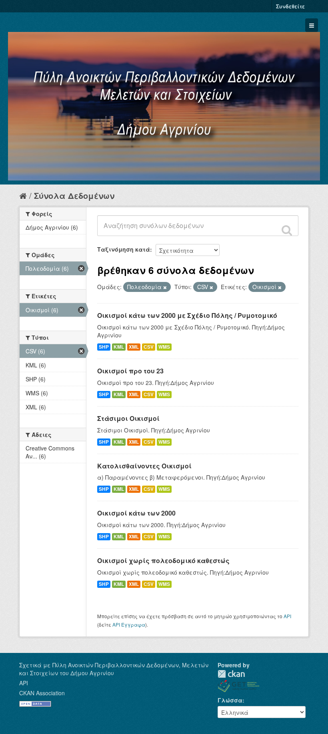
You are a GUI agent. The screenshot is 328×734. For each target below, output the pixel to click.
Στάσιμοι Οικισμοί (128, 418)
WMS (164, 346)
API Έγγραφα (128, 624)
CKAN (231, 674)
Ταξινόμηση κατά (123, 249)
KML (119, 346)
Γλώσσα (230, 700)
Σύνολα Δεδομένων (74, 195)
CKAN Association (42, 693)
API (287, 616)
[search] (286, 230)
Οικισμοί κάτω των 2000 (136, 513)
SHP (104, 346)
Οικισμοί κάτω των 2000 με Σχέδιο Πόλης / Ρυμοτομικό (187, 315)
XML (134, 346)
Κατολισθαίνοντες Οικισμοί (144, 465)
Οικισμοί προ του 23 (130, 370)
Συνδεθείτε (290, 6)
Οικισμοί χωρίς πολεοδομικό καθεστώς (163, 560)
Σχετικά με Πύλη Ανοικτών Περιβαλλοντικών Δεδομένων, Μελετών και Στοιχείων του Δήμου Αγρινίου (113, 669)
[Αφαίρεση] (165, 287)
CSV (149, 346)
